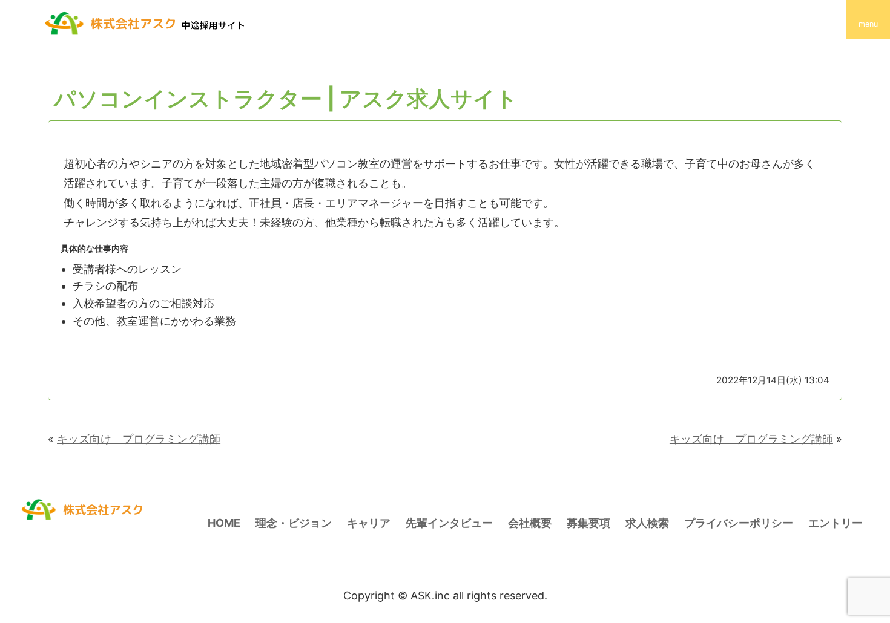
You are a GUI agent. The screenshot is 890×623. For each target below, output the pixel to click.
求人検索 (647, 523)
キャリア (369, 523)
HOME (224, 523)
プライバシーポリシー (738, 523)
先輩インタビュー (449, 523)
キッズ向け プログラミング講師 (138, 438)
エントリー (835, 523)
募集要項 (588, 523)
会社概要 (530, 523)
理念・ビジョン (293, 523)
